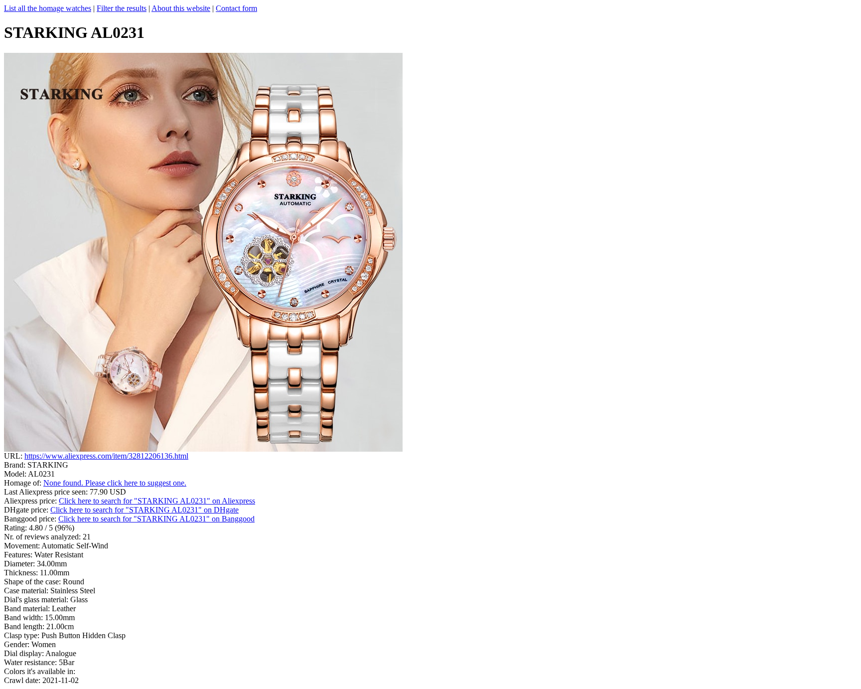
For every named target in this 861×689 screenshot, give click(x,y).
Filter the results (121, 8)
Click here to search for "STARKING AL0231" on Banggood (156, 519)
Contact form (236, 8)
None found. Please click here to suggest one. (114, 483)
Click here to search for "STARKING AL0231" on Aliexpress (157, 501)
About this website (180, 8)
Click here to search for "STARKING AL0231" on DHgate (144, 510)
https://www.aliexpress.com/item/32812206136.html (106, 456)
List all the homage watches (47, 8)
